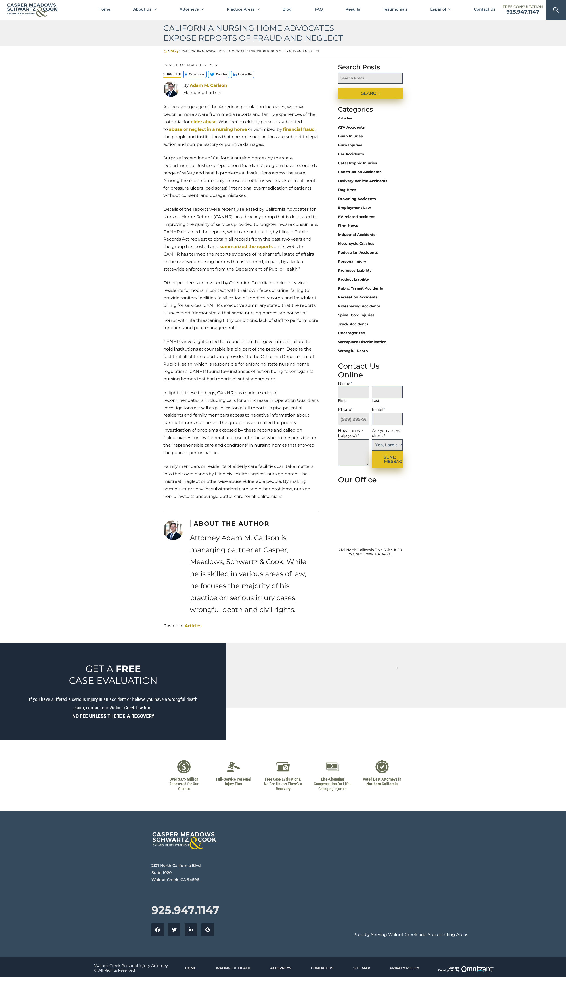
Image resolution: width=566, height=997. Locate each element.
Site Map (361, 968)
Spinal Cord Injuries (356, 315)
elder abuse (203, 121)
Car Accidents (351, 154)
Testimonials (395, 9)
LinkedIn (241, 74)
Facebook (193, 74)
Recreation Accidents (358, 297)
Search (370, 93)
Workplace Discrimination (362, 342)
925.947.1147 (522, 12)
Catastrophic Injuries (357, 163)
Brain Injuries (350, 136)
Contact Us (484, 9)
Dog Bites (347, 190)
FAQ (319, 9)
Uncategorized (351, 333)
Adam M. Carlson (208, 85)
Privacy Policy (404, 968)
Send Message (393, 459)
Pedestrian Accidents (358, 252)
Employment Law (354, 208)
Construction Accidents (360, 172)
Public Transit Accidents (360, 288)
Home (104, 9)
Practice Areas (241, 9)
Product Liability (353, 279)
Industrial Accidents (356, 235)
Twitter (218, 74)
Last (375, 400)
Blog (287, 9)
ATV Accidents (351, 127)
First (342, 400)
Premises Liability (355, 270)
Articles (193, 625)
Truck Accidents (353, 324)
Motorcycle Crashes (356, 243)
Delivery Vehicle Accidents (363, 181)
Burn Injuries (350, 145)
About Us (142, 9)
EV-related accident (356, 217)
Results (353, 9)
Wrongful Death (353, 351)
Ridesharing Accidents (359, 306)
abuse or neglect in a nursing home (208, 129)
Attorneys (189, 9)
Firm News (348, 226)
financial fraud (299, 129)
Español (438, 9)
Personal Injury (352, 261)
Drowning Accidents (357, 199)
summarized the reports (246, 246)
